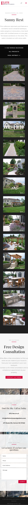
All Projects (14, 51)
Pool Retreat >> (14, 55)
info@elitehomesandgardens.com (14, 418)
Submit (22, 481)
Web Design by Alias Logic (14, 503)
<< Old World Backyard (14, 48)
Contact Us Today (14, 377)
